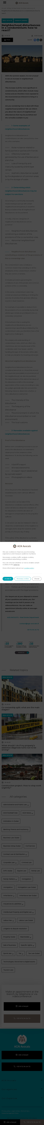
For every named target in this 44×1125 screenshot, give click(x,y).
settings (16, 565)
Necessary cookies (23, 579)
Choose (36, 579)
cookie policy (29, 568)
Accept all (8, 579)
